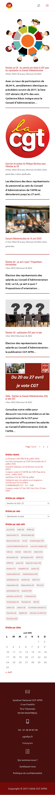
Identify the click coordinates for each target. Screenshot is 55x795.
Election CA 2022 (33, 74)
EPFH (39, 557)
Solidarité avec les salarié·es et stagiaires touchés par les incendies (24, 481)
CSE (18, 552)
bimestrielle (13, 535)
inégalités (23, 568)
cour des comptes (38, 546)
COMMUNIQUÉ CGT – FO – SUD (20, 485)
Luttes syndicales (23, 174)
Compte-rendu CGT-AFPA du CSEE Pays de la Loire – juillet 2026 (25, 473)
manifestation (13, 574)
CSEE (38, 552)
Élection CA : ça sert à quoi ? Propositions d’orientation (24, 263)
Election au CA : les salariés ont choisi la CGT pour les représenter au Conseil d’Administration (27, 69)
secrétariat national (37, 607)
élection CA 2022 (38, 613)
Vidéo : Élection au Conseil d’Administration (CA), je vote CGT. (27, 397)
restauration (13, 602)
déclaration (27, 557)
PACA (40, 585)
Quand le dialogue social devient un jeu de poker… (24, 467)
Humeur (11, 568)
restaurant (30, 596)
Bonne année (13, 541)
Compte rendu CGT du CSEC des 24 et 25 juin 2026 (26, 489)
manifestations (30, 574)
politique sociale (14, 596)
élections (12, 618)
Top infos (11, 613)
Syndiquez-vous (27, 766)
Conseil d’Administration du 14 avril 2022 (24, 238)
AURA (30, 529)
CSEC (27, 552)
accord (10, 529)
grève (19, 563)
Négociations (27, 585)
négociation (12, 585)
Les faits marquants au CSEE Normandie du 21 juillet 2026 (26, 462)
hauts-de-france (33, 563)
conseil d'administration (17, 546)
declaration (12, 557)
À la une (21, 74)
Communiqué (37, 541)
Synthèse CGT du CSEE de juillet (20, 477)
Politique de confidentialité (27, 772)
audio (20, 529)
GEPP (10, 563)
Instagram (27, 742)
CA (24, 541)
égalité (23, 613)
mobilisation (13, 579)
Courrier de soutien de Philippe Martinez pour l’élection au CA (26, 165)
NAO (35, 579)
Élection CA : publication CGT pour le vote (24, 332)
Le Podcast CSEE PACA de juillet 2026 (22, 458)
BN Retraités (27, 535)
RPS (36, 602)
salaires (21, 607)
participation (13, 591)
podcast (26, 591)
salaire (10, 607)
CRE (9, 552)
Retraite (26, 602)
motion (25, 579)
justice (35, 568)
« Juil (9, 672)
